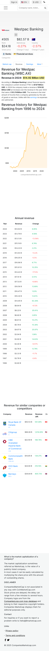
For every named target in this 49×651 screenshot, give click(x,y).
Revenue (19, 64)
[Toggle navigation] (6, 8)
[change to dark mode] (44, 2)
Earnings (29, 64)
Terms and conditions (15, 635)
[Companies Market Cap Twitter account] (8, 640)
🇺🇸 (24, 2)
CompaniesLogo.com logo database (20, 601)
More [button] (39, 64)
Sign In (14, 2)
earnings (33, 97)
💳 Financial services (23, 54)
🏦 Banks (7, 54)
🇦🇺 (33, 39)
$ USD (36, 2)
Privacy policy (12, 630)
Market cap (7, 64)
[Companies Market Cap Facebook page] (5, 640)
